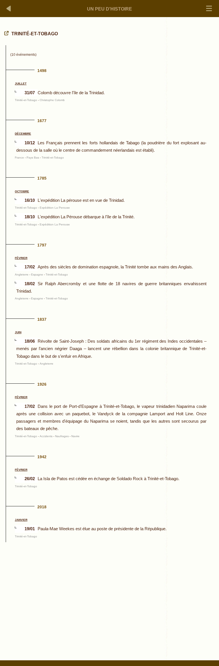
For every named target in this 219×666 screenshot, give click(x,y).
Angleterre (22, 274)
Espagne (37, 274)
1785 (41, 178)
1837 (41, 319)
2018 (41, 507)
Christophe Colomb (52, 100)
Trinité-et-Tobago (26, 100)
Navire (75, 436)
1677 (41, 120)
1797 (41, 245)
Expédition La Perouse (55, 207)
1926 (41, 384)
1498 (41, 70)
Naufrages (62, 436)
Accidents (46, 436)
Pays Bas (33, 157)
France (19, 157)
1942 (41, 457)
